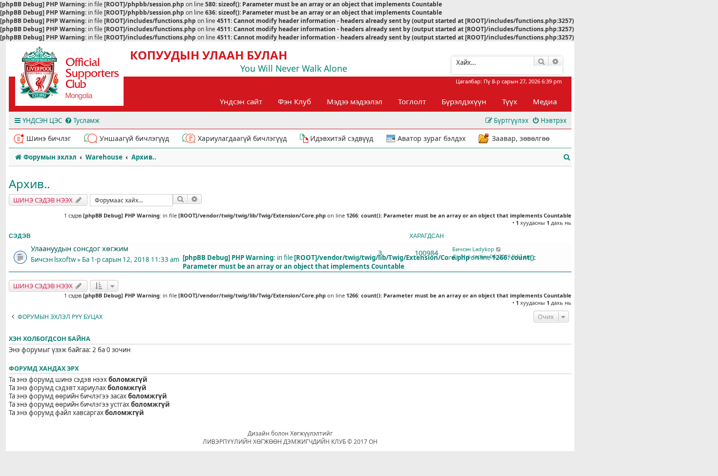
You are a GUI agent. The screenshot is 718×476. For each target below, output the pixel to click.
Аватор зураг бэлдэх (431, 138)
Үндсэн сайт (241, 101)
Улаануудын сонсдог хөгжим (79, 248)
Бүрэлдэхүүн (464, 101)
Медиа (545, 101)
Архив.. (29, 184)
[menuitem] (82, 121)
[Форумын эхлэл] (78, 76)
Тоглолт (412, 101)
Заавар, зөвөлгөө (520, 138)
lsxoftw (65, 259)
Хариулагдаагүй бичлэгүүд (242, 138)
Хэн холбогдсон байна (49, 339)
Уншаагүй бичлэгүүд (134, 138)
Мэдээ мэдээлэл (354, 101)
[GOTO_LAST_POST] (499, 249)
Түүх (509, 101)
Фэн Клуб (294, 101)
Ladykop (483, 249)
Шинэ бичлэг (48, 138)
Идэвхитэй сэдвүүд (341, 138)
